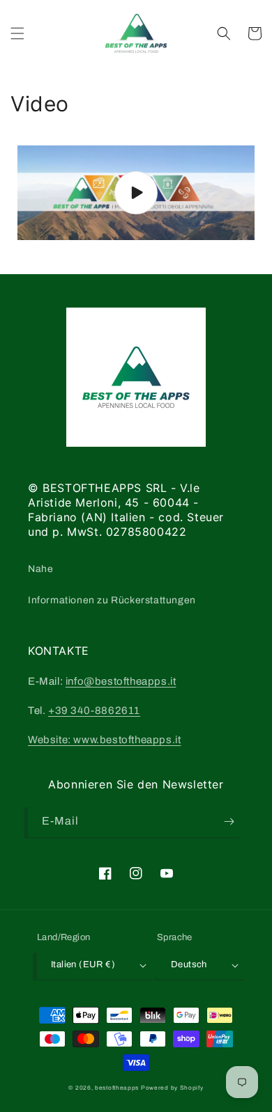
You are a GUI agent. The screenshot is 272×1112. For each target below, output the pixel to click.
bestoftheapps (118, 1088)
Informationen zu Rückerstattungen (112, 600)
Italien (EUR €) (83, 964)
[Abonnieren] (228, 821)
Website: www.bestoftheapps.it (104, 739)
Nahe (40, 569)
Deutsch (189, 964)
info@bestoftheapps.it (121, 681)
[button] (17, 33)
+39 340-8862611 (94, 710)
